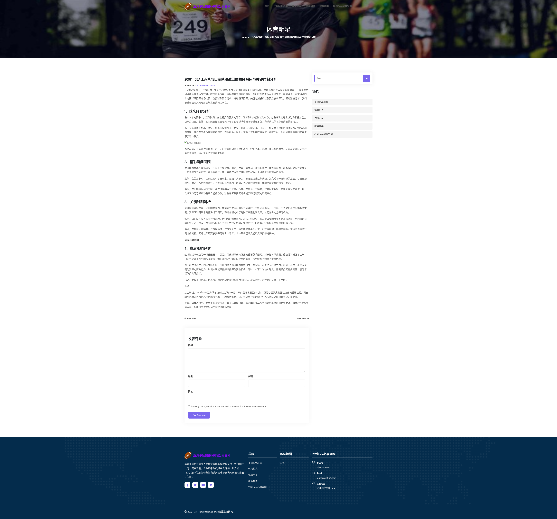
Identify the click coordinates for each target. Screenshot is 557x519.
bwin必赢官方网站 (223, 512)
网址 (190, 392)
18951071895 (323, 467)
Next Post (301, 318)
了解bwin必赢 (281, 6)
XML (282, 463)
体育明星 (310, 6)
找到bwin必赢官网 (342, 6)
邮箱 (251, 377)
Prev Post (191, 318)
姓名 (191, 377)
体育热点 (296, 6)
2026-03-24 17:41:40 (206, 85)
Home (244, 37)
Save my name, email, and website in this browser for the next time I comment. (229, 407)
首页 (267, 6)
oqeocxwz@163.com (326, 478)
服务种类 (324, 6)
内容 (190, 345)
